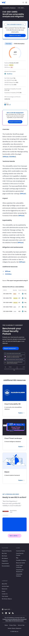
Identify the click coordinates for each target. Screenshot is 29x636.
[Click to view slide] (2, 515)
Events (3, 591)
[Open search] (23, 2)
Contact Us (4, 594)
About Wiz (4, 583)
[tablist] (15, 43)
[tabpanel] (15, 76)
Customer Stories (20, 551)
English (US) (7, 609)
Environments (5, 563)
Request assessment (15, 122)
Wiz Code (4, 553)
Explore (20, 413)
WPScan (5, 157)
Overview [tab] (8, 43)
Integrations (5, 561)
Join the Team (5, 586)
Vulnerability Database (9, 8)
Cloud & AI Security (7, 551)
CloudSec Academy (21, 560)
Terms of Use (21, 625)
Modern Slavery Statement (14, 628)
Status (6, 625)
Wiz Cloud (4, 556)
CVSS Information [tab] (19, 43)
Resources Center (20, 562)
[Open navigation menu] (26, 2)
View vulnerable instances (14, 24)
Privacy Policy (12, 625)
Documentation (6, 566)
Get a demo (14, 536)
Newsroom (4, 589)
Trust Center (5, 596)
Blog (17, 557)
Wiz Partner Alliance (7, 599)
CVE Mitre (12, 157)
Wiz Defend (5, 558)
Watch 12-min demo (15, 35)
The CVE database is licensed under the (14, 619)
